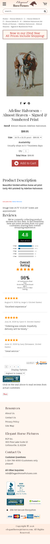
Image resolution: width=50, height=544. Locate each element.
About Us (10, 413)
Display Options (19, 370)
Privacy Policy (12, 421)
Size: (10, 137)
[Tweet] (24, 103)
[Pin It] (29, 103)
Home (5, 19)
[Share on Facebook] (20, 103)
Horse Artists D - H (13, 21)
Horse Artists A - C (17, 19)
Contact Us (10, 417)
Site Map (9, 426)
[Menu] (5, 3)
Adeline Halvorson (17, 201)
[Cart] (45, 3)
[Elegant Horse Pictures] (25, 4)
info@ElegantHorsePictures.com (21, 473)
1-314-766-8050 (13, 460)
